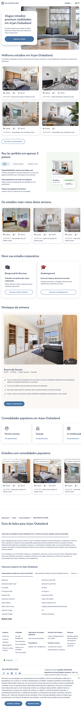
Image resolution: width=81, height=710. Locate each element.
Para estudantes (20, 644)
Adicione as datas (19, 39)
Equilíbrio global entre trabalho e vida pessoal (72, 638)
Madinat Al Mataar (48, 613)
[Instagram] (11, 672)
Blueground (5, 517)
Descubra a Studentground (58, 292)
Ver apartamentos (11, 438)
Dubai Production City (49, 602)
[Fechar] (79, 678)
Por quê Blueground (19, 637)
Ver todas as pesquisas (71, 644)
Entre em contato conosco (7, 649)
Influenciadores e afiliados (56, 649)
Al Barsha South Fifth (48, 579)
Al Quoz (44, 587)
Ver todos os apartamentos (13, 141)
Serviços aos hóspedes (19, 648)
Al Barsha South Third (49, 583)
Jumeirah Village (7, 613)
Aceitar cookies (13, 703)
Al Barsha (5, 579)
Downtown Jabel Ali (8, 598)
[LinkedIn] (7, 672)
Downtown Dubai (47, 595)
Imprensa (5, 642)
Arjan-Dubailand (24, 517)
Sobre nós (5, 636)
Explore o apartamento (14, 403)
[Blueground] (10, 668)
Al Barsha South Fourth (9, 583)
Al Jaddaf (5, 587)
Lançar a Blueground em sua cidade (56, 637)
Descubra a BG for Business (19, 292)
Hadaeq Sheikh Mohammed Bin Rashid (54, 606)
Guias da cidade (20, 652)
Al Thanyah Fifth (7, 591)
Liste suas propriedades (36, 638)
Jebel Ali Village (7, 610)
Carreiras (5, 639)
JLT (43, 610)
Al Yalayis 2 (45, 591)
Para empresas (20, 641)
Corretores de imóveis (55, 646)
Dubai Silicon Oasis (8, 606)
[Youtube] (19, 672)
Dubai (14, 517)
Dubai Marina (6, 602)
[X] (15, 672)
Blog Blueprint (6, 645)
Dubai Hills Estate (47, 598)
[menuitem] (35, 534)
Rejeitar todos (33, 703)
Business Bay (6, 595)
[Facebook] (4, 672)
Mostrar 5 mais (7, 618)
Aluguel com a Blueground (36, 646)
